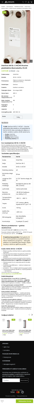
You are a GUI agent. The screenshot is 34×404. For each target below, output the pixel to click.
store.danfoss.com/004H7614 (11, 274)
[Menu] (2, 2)
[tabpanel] (17, 218)
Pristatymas (7, 357)
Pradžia (3, 6)
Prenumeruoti (24, 380)
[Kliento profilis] (28, 2)
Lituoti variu (27, 6)
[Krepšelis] (32, 2)
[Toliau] (31, 61)
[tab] (4, 123)
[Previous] (25, 61)
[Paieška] (23, 2)
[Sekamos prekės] (26, 2)
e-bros (20, 390)
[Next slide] (32, 315)
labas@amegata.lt (9, 364)
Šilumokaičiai (10, 6)
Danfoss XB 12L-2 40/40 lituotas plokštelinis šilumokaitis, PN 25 (16, 8)
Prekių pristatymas (22, 396)
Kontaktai (7, 350)
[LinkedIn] (22, 392)
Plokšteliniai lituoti (19, 6)
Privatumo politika (10, 396)
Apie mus (6, 347)
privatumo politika (8, 374)
